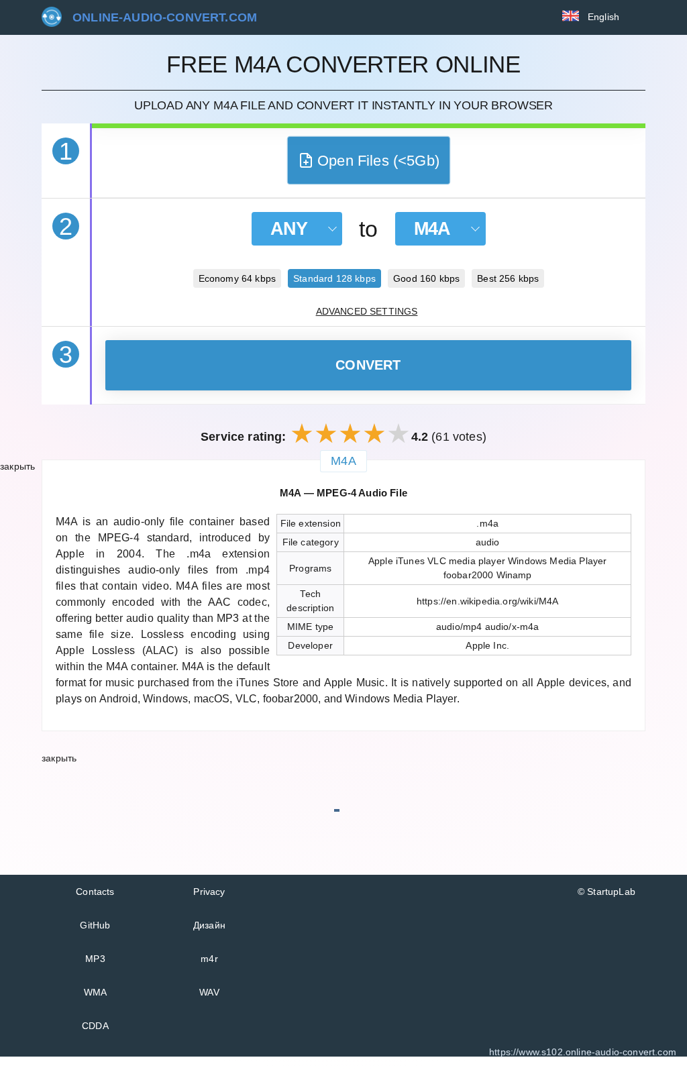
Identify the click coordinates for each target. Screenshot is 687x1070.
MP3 (95, 958)
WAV (209, 992)
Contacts (95, 891)
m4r (209, 958)
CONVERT (368, 365)
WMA (95, 992)
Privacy (209, 891)
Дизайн (209, 925)
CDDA (95, 1025)
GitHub (95, 925)
